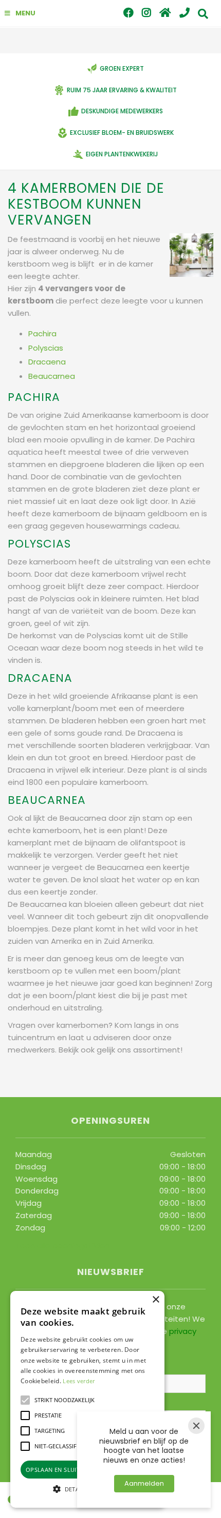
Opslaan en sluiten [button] (56, 1469)
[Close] (196, 1426)
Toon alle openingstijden (62, 1245)
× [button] (155, 1300)
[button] (25, 1400)
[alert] (87, 1399)
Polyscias (45, 347)
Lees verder (79, 1381)
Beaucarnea (51, 376)
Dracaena (47, 361)
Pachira (42, 333)
